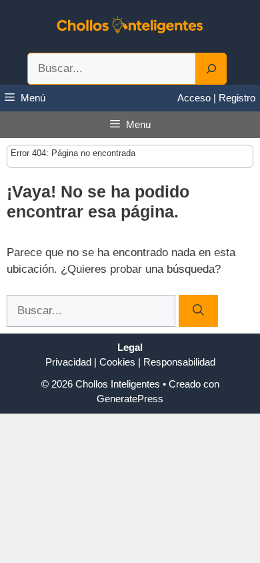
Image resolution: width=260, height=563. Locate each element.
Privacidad (68, 362)
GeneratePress (130, 398)
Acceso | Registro (216, 97)
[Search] (211, 69)
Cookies (117, 362)
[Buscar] (198, 311)
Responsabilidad (179, 362)
